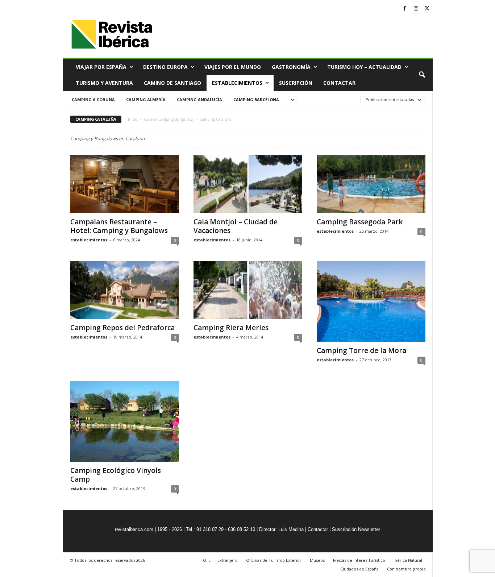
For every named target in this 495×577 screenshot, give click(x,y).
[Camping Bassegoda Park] (371, 184)
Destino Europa (165, 66)
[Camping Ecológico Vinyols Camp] (124, 421)
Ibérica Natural (408, 560)
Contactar (339, 82)
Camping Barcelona (256, 99)
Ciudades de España (359, 569)
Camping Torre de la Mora (361, 350)
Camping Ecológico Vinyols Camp (115, 475)
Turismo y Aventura (104, 82)
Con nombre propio (406, 569)
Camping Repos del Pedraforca (122, 327)
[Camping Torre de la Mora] (371, 301)
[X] (427, 9)
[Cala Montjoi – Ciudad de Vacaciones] (248, 184)
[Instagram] (416, 9)
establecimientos (88, 239)
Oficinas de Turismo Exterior (273, 560)
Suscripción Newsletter (356, 529)
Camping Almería (146, 99)
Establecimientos (237, 82)
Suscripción (295, 82)
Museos (317, 560)
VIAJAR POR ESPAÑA (101, 66)
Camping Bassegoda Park (360, 222)
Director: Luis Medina (281, 529)
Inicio (132, 119)
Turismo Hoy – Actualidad (364, 66)
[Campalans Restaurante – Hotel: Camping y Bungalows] (124, 184)
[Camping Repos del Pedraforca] (124, 290)
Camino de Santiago (172, 82)
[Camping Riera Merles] (248, 290)
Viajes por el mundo (232, 66)
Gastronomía (291, 66)
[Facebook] (404, 9)
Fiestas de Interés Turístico (359, 560)
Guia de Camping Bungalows (168, 119)
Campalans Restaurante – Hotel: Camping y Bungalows (119, 226)
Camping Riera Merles (231, 327)
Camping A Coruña (93, 99)
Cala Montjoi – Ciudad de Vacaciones (236, 226)
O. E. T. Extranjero (220, 560)
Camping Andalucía (199, 99)
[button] (422, 75)
